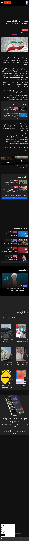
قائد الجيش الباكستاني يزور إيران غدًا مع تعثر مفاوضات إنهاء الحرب (9, 258)
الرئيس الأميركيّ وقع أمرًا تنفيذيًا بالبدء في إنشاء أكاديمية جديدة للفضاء (10, 190)
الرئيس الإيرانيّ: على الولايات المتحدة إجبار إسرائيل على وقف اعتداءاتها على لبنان (11, 183)
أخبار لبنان (15, 240)
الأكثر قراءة (21, 312)
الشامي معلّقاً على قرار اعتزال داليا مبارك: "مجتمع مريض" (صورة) (22, 363)
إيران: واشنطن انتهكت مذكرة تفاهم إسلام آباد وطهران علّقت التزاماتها (11, 110)
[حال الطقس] (22, 379)
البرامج (7, 539)
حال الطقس (25, 385)
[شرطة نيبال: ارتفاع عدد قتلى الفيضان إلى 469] (7, 333)
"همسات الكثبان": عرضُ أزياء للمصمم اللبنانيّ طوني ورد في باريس (10, 242)
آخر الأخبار (16, 113)
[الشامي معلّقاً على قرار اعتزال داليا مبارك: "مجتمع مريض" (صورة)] (22, 356)
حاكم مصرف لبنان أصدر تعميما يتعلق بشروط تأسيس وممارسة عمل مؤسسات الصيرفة (8, 363)
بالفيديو (22, 270)
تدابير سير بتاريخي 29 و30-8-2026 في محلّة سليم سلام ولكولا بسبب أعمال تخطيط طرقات (7, 386)
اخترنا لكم (22, 177)
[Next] (2, 282)
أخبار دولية (16, 107)
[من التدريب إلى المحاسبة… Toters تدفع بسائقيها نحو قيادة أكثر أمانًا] (22, 333)
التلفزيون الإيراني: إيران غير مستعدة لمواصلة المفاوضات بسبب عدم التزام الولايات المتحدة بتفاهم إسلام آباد (11, 116)
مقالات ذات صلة (19, 104)
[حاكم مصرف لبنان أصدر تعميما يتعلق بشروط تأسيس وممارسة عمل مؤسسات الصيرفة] (7, 356)
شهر (4, 318)
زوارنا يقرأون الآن (21, 228)
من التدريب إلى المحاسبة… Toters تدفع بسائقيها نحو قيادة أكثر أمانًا (22, 340)
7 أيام (13, 318)
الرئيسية (26, 539)
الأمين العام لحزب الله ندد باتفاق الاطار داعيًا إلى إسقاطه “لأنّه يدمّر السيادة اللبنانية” (16, 289)
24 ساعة (24, 318)
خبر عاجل (15, 247)
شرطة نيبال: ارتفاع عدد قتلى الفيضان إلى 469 (8, 340)
